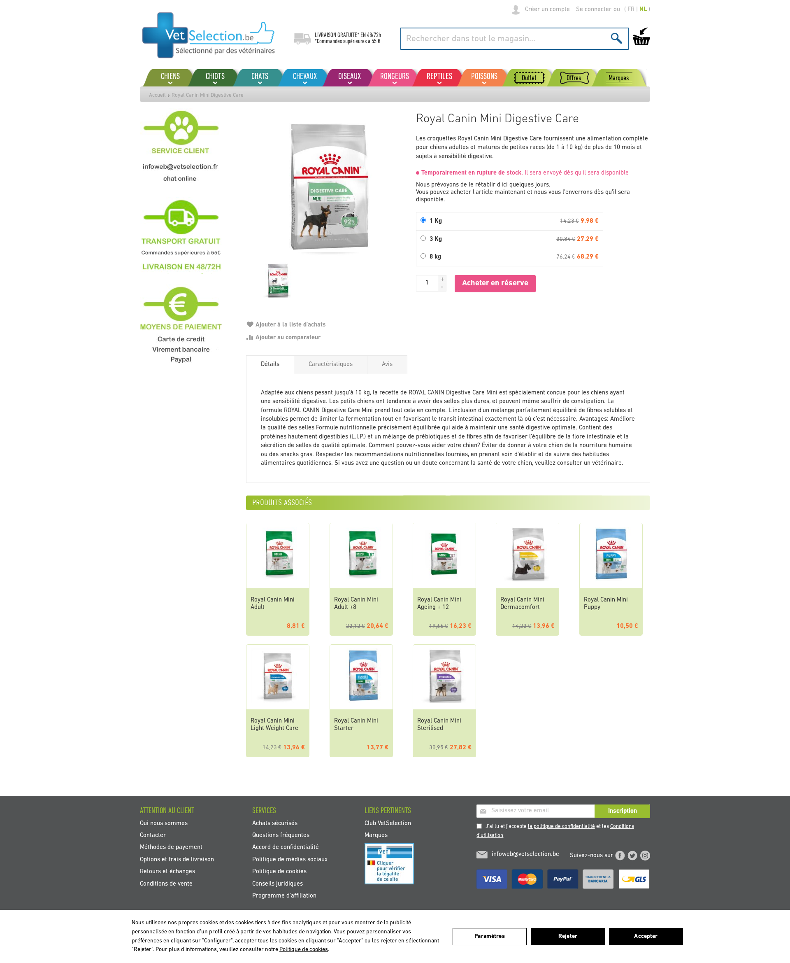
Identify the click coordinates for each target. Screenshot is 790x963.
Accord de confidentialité (285, 847)
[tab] (270, 364)
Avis (387, 364)
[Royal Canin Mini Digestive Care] (326, 189)
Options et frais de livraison (177, 859)
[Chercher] (617, 38)
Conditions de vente (166, 884)
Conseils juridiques (277, 884)
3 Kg (436, 239)
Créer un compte (547, 10)
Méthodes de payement (171, 847)
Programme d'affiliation (284, 896)
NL (643, 10)
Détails (270, 364)
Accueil (157, 95)
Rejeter (567, 936)
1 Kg (436, 221)
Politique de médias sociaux (290, 859)
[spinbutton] (427, 283)
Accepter (646, 936)
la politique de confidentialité (561, 826)
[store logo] (209, 35)
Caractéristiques (331, 364)
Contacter (153, 835)
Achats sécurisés (274, 823)
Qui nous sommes (164, 823)
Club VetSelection (388, 823)
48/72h (374, 35)
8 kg (435, 257)
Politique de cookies (279, 872)
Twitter (632, 855)
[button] (442, 279)
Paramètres (489, 936)
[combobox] (514, 39)
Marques (376, 835)
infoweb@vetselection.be (525, 854)
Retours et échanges (167, 872)
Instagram (645, 855)
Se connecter (593, 10)
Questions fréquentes (280, 835)
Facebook (620, 855)
